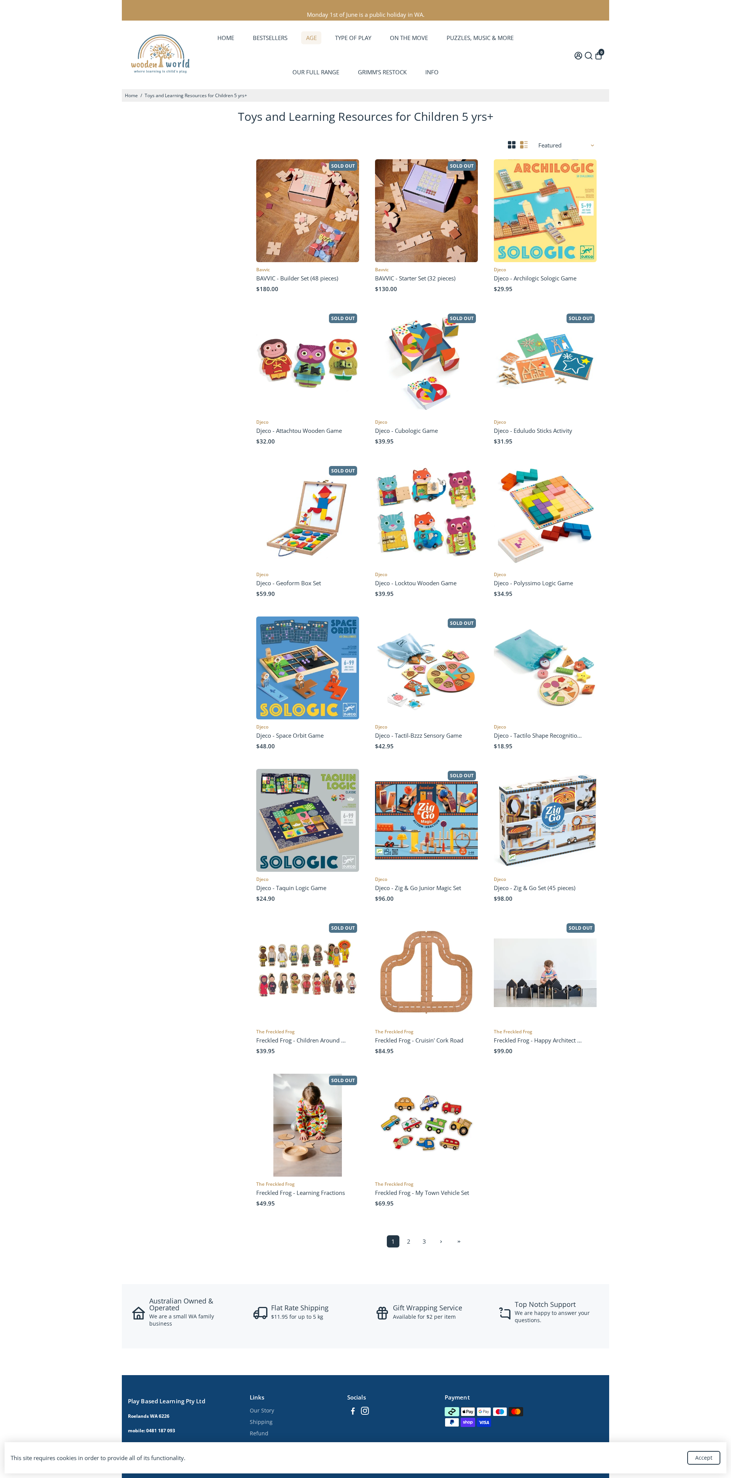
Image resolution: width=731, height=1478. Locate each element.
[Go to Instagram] (365, 1412)
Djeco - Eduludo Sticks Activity (533, 430)
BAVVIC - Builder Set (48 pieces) (297, 278)
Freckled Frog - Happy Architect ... (538, 1040)
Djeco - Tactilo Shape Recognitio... (538, 735)
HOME (225, 38)
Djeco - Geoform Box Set (288, 583)
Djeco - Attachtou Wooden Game (299, 430)
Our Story (262, 1410)
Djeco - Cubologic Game (406, 430)
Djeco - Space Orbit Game (290, 735)
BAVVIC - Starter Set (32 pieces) (415, 278)
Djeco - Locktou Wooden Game (415, 583)
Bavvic (263, 269)
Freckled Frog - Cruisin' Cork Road (419, 1040)
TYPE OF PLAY (353, 38)
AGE (311, 38)
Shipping (261, 1422)
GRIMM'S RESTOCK (382, 72)
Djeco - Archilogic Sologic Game (535, 278)
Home (131, 95)
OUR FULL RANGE (315, 72)
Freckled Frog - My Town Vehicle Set (422, 1192)
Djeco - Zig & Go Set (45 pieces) (534, 888)
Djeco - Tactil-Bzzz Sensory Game (418, 735)
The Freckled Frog (275, 1031)
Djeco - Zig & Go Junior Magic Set (418, 888)
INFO (432, 72)
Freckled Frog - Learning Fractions (300, 1192)
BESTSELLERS (270, 38)
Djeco (500, 269)
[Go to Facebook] (353, 1412)
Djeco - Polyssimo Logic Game (533, 583)
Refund (259, 1433)
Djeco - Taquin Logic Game (291, 888)
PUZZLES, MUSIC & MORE (480, 38)
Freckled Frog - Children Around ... (301, 1040)
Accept (703, 1457)
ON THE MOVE (409, 38)
